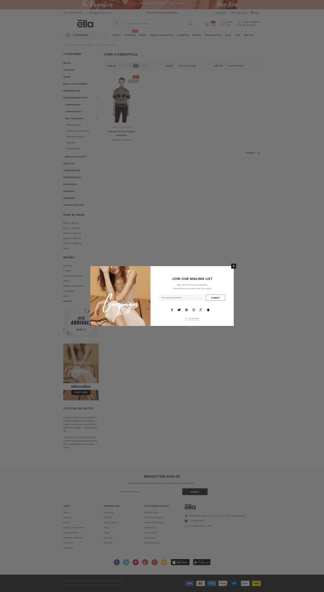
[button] (233, 266)
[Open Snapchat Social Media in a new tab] (208, 309)
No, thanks (194, 318)
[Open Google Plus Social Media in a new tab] (200, 309)
